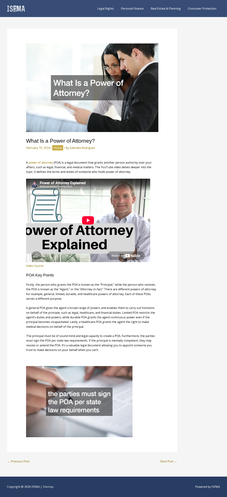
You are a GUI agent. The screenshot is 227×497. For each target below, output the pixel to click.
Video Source (34, 266)
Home (58, 148)
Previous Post (18, 461)
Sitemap (48, 487)
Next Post (168, 461)
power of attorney (41, 162)
